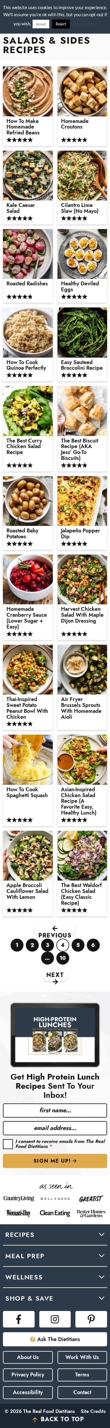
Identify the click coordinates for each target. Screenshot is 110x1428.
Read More (84, 23)
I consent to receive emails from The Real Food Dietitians (59, 1144)
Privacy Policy (27, 1374)
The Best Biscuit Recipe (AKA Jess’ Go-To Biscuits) (79, 449)
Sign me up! (52, 1161)
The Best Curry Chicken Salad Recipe (24, 446)
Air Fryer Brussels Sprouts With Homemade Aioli (81, 708)
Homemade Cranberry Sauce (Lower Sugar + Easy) (26, 618)
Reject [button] (61, 24)
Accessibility (28, 1392)
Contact (82, 1392)
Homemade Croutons (75, 124)
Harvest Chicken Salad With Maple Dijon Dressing (82, 615)
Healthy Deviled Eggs (80, 287)
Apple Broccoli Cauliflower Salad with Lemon (27, 891)
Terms (82, 1374)
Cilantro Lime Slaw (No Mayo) (80, 208)
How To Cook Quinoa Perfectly (26, 365)
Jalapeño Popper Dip (80, 534)
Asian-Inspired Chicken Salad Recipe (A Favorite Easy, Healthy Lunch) (79, 801)
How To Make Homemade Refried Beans (23, 127)
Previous (55, 933)
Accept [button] (41, 24)
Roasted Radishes (27, 284)
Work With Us (82, 1357)
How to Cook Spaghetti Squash (27, 793)
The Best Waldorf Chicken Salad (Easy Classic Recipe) (81, 894)
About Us (28, 1357)
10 (63, 959)
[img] (19, 1319)
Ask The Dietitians (58, 1339)
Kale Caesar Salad (20, 208)
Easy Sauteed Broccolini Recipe (82, 365)
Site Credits (93, 1411)
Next (55, 975)
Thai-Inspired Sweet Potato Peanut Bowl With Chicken (27, 708)
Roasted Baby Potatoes (22, 534)
